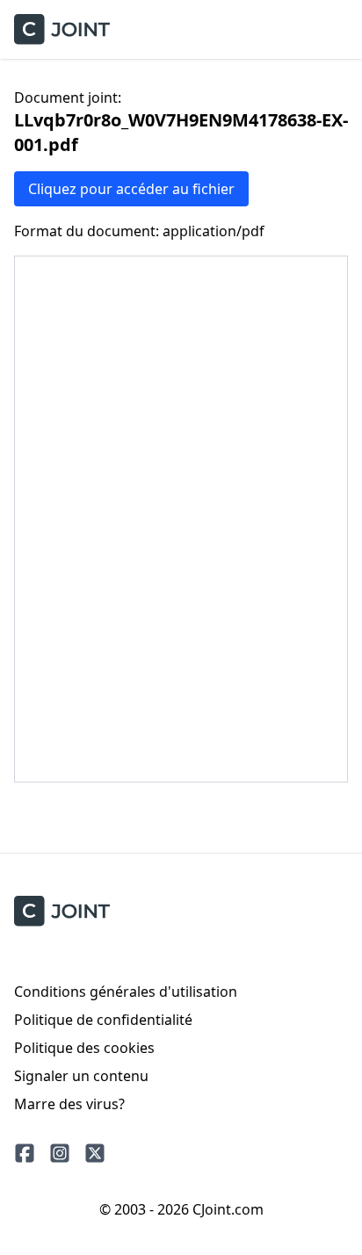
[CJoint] (62, 911)
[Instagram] (59, 1153)
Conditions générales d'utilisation (125, 991)
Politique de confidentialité (103, 1019)
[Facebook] (24, 1153)
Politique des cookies (84, 1047)
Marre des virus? (69, 1104)
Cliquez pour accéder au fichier (131, 188)
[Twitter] (94, 1153)
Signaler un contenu (81, 1076)
